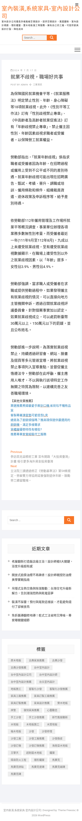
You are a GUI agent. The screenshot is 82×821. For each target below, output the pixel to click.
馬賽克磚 (16, 773)
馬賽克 (56, 759)
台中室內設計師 (48, 674)
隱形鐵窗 (39, 759)
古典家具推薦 (36, 660)
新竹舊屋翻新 (60, 717)
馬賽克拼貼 (17, 766)
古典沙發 (57, 660)
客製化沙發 (35, 688)
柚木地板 (16, 731)
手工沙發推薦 (36, 717)
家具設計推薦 (42, 702)
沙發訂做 (16, 745)
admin (24, 84)
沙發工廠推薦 (36, 738)
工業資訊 (37, 84)
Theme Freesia (66, 810)
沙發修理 (47, 731)
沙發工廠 (16, 738)
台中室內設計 (42, 667)
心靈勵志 (52, 710)
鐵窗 (52, 752)
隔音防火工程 (18, 759)
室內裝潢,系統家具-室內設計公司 (41, 12)
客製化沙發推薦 (59, 688)
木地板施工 (32, 724)
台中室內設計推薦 (21, 681)
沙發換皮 (57, 738)
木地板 (15, 724)
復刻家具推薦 (31, 710)
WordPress (44, 815)
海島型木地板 (60, 745)
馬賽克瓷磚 (37, 766)
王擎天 (15, 752)
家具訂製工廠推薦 (44, 695)
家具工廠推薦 (18, 695)
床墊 (13, 710)
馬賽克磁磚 (58, 766)
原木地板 (16, 660)
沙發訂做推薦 (36, 745)
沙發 (31, 731)
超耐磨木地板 (34, 752)
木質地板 (52, 724)
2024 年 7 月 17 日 (25, 70)
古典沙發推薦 (18, 667)
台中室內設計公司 (21, 674)
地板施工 (16, 688)
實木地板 (62, 702)
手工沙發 (16, 717)
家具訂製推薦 (18, 702)
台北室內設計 (47, 681)
